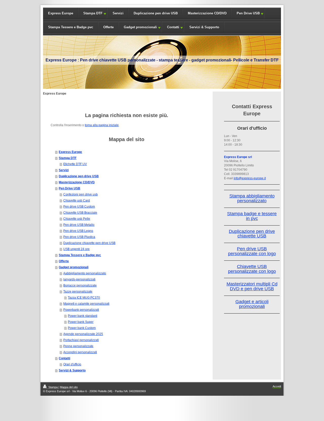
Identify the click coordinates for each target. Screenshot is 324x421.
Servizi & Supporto (204, 27)
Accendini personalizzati (80, 352)
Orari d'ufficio (72, 364)
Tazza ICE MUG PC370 (84, 297)
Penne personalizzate (78, 346)
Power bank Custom (82, 328)
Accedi (277, 386)
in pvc (252, 218)
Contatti (173, 27)
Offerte (108, 27)
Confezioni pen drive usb (80, 194)
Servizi (118, 13)
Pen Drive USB (248, 13)
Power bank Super (80, 322)
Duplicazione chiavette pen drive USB (89, 243)
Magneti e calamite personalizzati (86, 303)
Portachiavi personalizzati (81, 340)
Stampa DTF (93, 13)
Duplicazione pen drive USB (156, 13)
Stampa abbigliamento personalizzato (252, 198)
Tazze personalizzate (77, 291)
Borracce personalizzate (80, 285)
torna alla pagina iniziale (102, 125)
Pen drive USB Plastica (79, 237)
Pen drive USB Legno (78, 231)
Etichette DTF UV (75, 164)
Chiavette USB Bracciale (80, 212)
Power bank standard (82, 316)
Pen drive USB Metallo (78, 225)
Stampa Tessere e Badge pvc (70, 27)
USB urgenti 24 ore (76, 249)
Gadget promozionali (140, 27)
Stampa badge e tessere (252, 213)
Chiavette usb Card (76, 200)
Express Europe (60, 13)
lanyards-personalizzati (79, 279)
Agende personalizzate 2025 (83, 334)
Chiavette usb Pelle (76, 218)
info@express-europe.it (250, 178)
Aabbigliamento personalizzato (84, 273)
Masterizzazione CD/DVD (207, 13)
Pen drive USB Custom (79, 206)
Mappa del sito (69, 387)
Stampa (53, 387)
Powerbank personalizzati (81, 310)
